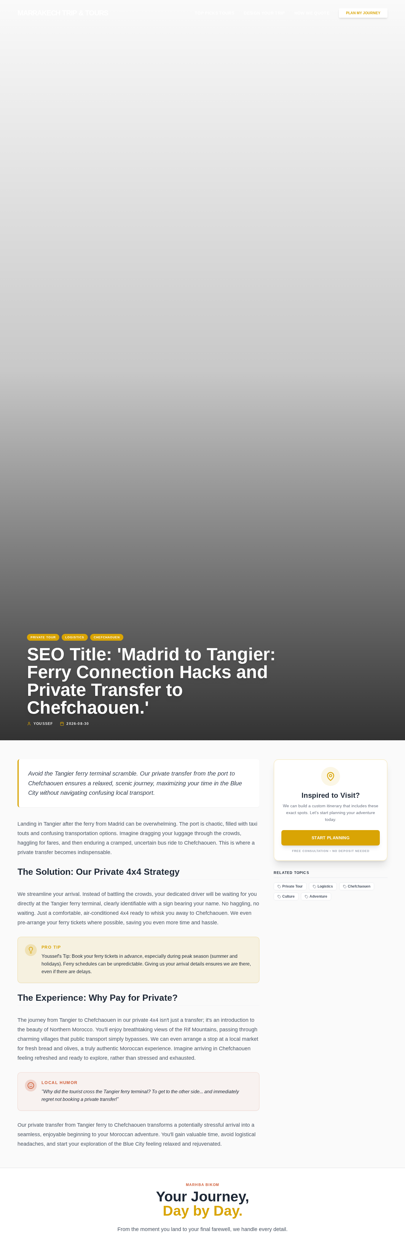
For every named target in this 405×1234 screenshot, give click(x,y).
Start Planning (331, 837)
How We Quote (311, 13)
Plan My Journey (363, 13)
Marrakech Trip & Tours (62, 13)
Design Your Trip (264, 13)
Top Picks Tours (214, 13)
